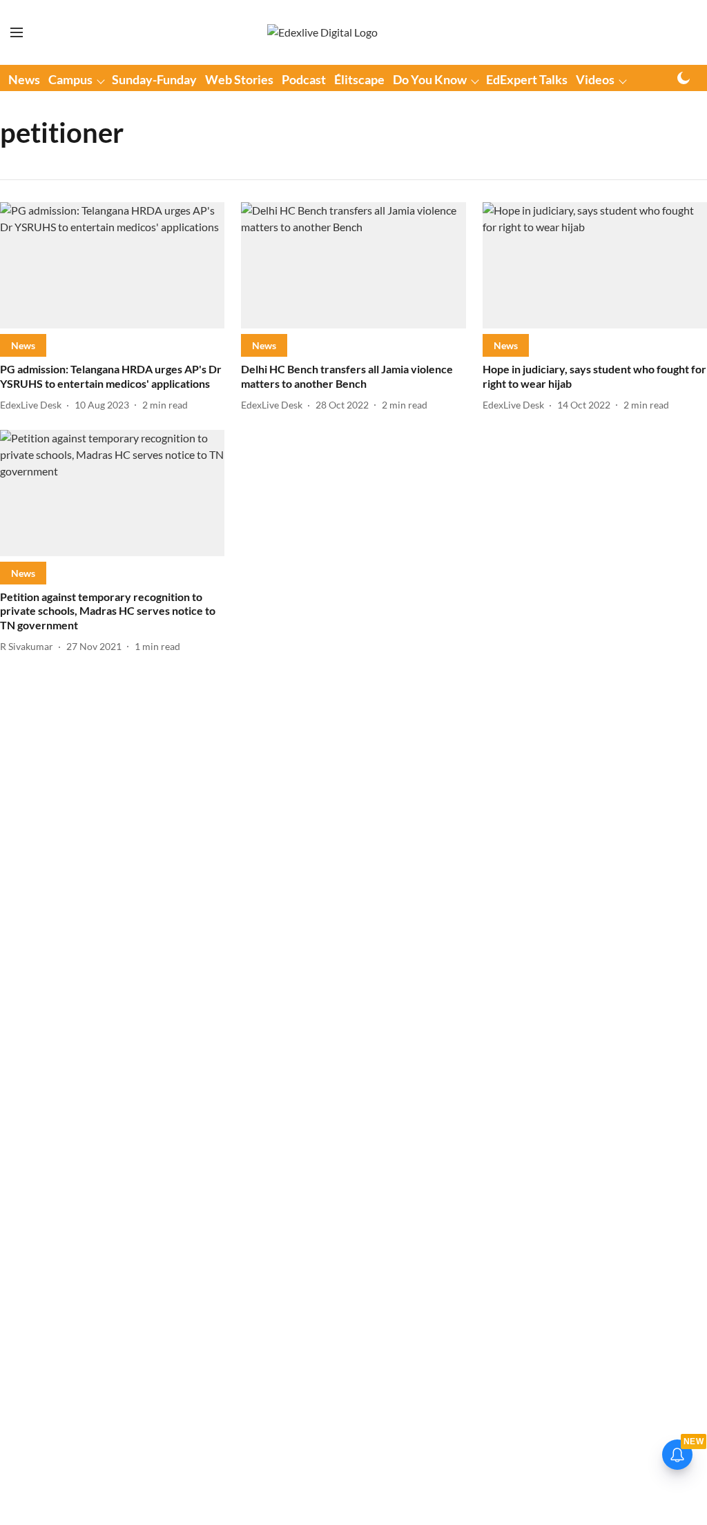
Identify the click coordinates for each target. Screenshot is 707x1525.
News (24, 79)
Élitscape (359, 79)
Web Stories (239, 79)
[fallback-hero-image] (112, 265)
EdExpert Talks (527, 79)
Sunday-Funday (154, 79)
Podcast (304, 79)
